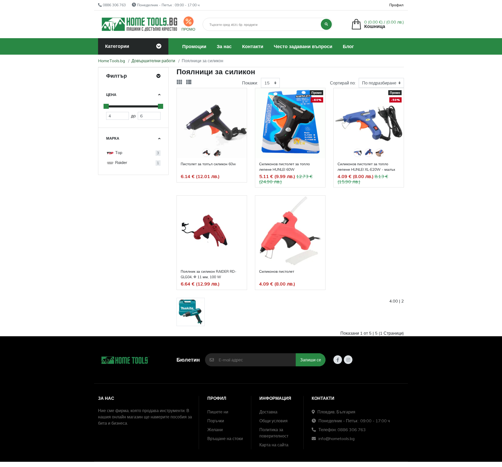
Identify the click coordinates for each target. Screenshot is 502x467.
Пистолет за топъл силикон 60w (208, 164)
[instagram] (348, 359)
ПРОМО (188, 29)
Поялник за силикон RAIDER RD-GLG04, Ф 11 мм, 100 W (208, 274)
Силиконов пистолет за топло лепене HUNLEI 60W (284, 167)
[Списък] (189, 82)
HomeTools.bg (111, 60)
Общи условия (273, 420)
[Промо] (188, 21)
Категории (117, 46)
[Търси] (326, 24)
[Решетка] (179, 82)
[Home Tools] (139, 24)
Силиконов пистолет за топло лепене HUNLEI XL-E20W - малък (366, 167)
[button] (377, 24)
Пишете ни (217, 411)
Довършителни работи (153, 60)
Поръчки (215, 420)
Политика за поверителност (273, 432)
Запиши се (310, 359)
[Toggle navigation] (158, 46)
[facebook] (337, 359)
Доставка (268, 411)
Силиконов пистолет (276, 271)
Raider (120, 162)
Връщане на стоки (225, 438)
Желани (215, 429)
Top (118, 152)
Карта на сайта (273, 444)
